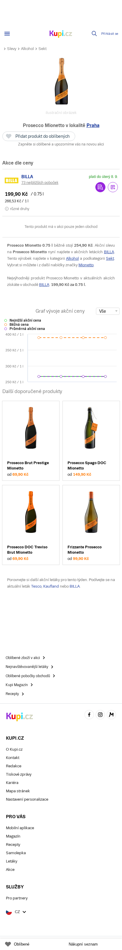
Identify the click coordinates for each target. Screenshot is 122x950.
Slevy (11, 48)
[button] (113, 187)
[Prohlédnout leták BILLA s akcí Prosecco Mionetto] (100, 187)
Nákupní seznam (83, 944)
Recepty (13, 844)
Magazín (13, 836)
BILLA (109, 252)
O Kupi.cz (14, 749)
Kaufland (51, 586)
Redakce (13, 766)
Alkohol (27, 48)
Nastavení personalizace (27, 799)
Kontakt (12, 757)
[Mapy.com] (111, 715)
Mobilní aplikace (20, 828)
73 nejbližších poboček (39, 183)
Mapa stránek (18, 791)
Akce (10, 869)
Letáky (11, 861)
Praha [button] (92, 125)
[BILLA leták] (12, 180)
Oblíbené (21, 944)
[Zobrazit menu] (7, 33)
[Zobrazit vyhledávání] (94, 33)
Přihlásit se (109, 34)
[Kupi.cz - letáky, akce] (61, 34)
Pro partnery (17, 898)
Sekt (42, 48)
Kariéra (12, 782)
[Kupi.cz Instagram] (100, 715)
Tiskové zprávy (18, 774)
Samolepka (16, 853)
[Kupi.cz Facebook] (89, 715)
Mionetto (86, 265)
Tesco (36, 586)
